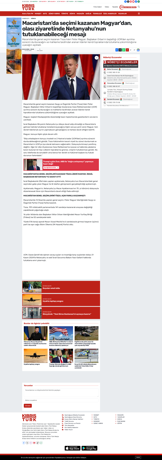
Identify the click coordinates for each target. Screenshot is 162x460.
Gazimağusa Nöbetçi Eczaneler (75, 415)
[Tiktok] (37, 442)
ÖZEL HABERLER (110, 14)
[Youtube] (34, 442)
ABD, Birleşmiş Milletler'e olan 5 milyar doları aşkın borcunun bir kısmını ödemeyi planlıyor (61, 343)
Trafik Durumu (69, 421)
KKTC (45, 14)
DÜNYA (72, 14)
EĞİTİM (119, 423)
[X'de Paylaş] (120, 49)
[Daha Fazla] (127, 49)
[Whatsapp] (41, 442)
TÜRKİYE (64, 14)
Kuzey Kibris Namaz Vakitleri (74, 419)
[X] (27, 442)
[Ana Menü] (139, 13)
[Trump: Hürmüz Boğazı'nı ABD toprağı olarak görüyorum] (61, 356)
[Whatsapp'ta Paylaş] (123, 49)
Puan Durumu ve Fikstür (73, 423)
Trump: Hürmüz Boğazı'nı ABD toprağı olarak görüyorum (60, 365)
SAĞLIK (88, 14)
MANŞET (38, 14)
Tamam (138, 457)
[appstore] (72, 448)
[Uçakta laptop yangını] (36, 356)
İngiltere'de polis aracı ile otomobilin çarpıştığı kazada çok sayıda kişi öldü (85, 343)
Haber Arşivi (69, 429)
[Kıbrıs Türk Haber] (28, 7)
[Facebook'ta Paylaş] (117, 49)
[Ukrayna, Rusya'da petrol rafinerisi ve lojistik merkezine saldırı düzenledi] (36, 333)
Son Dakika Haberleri (71, 427)
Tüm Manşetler (69, 425)
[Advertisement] (61, 239)
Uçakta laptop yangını (32, 364)
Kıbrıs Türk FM (27, 14)
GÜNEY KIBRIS (54, 14)
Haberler (25, 18)
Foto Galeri (98, 7)
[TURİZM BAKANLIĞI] (13, 45)
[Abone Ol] (138, 50)
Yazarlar (115, 7)
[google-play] (89, 448)
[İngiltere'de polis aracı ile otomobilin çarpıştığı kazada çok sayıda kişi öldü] (86, 333)
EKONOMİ (96, 421)
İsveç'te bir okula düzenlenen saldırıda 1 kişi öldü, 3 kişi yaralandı (85, 366)
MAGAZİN (80, 14)
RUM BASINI (121, 421)
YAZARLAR (122, 14)
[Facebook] (23, 442)
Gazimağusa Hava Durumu (73, 417)
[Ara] (139, 7)
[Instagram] (30, 442)
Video (107, 7)
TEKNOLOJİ (97, 14)
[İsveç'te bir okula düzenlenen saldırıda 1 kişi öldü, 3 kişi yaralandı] (86, 356)
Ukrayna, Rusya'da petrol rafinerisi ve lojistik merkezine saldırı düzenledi (35, 343)
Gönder (28, 406)
